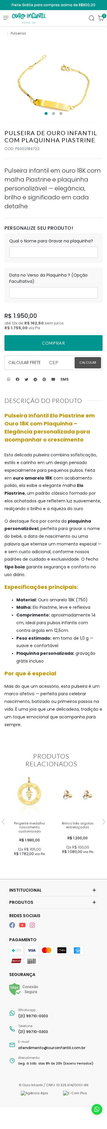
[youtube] (23, 925)
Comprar (30, 864)
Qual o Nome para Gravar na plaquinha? (51, 241)
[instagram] (32, 925)
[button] (101, 18)
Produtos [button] (21, 902)
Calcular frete (24, 362)
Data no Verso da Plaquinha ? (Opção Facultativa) (48, 278)
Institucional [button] (25, 890)
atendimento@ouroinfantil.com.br (52, 1044)
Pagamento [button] (23, 940)
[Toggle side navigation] (6, 17)
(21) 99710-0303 (33, 1012)
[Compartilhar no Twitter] (26, 379)
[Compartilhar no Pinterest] (44, 379)
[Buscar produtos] (91, 18)
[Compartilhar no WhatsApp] (8, 379)
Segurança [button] (22, 974)
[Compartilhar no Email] (53, 379)
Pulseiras (18, 33)
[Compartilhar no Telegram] (35, 379)
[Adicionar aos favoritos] (14, 780)
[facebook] (13, 925)
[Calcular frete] (88, 362)
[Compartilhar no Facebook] (17, 379)
